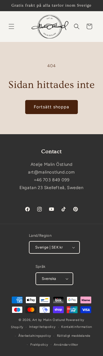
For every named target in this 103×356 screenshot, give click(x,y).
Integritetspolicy (42, 327)
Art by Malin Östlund (48, 320)
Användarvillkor (66, 345)
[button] (11, 26)
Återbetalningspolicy (34, 336)
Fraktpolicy (39, 345)
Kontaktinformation (76, 327)
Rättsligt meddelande (73, 336)
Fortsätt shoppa (51, 106)
